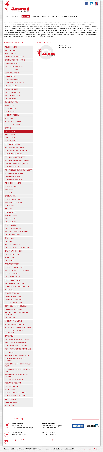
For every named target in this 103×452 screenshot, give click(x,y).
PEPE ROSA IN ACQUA (12, 167)
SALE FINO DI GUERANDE (12, 235)
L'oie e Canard (93, 30)
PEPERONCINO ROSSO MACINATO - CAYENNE (16, 375)
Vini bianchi (19, 34)
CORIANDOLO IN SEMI (12, 73)
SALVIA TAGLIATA (10, 196)
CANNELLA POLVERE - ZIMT (14, 299)
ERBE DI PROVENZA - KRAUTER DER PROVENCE (16, 313)
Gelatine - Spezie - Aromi (26, 28)
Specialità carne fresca (79, 30)
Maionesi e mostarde (11, 32)
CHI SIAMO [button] (15, 16)
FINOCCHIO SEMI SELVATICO (14, 95)
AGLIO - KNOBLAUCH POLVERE (14, 283)
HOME (7, 16)
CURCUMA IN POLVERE (12, 79)
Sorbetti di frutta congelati (45, 32)
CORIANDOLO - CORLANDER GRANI (16, 306)
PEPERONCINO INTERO (12, 176)
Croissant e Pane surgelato (87, 34)
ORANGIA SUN (9, 336)
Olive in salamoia (91, 32)
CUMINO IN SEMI (10, 76)
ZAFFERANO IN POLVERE (13, 280)
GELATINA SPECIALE (11, 274)
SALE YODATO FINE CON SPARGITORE (17, 248)
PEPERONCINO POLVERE (13, 183)
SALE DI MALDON (10, 225)
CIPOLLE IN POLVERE (11, 70)
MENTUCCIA (9, 118)
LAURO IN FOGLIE (10, 108)
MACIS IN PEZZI (10, 112)
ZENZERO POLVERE (11, 215)
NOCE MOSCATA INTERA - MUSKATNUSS (18, 327)
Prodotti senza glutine (45, 24)
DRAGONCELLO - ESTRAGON (14, 309)
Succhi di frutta (61, 32)
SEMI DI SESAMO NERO (12, 199)
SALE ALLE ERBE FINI (11, 386)
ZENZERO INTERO (10, 212)
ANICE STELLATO (10, 50)
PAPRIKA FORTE (10, 138)
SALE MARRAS (9, 238)
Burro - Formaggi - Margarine (26, 22)
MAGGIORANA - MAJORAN (13, 321)
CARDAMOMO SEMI (11, 63)
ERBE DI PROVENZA (11, 86)
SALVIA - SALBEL (10, 389)
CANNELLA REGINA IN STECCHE (15, 60)
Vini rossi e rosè (30, 34)
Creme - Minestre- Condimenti (86, 22)
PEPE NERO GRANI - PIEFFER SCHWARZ (17, 355)
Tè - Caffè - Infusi (30, 24)
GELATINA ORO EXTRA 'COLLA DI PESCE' (18, 270)
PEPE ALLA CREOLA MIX (12, 144)
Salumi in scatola (64, 30)
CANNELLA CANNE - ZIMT (13, 296)
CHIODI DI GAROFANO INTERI (14, 66)
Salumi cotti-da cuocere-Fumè (47, 30)
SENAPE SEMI (9, 206)
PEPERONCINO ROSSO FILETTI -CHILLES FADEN (18, 365)
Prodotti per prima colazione (14, 24)
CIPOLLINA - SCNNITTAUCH (13, 303)
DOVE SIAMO (55, 16)
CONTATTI (45, 16)
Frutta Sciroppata (36, 26)
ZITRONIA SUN (9, 405)
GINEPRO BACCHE (10, 99)
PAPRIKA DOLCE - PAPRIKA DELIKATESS (17, 339)
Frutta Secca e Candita (20, 26)
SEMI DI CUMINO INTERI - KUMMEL (16, 393)
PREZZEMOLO (9, 189)
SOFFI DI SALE (9, 257)
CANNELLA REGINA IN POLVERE (15, 57)
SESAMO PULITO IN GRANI (13, 202)
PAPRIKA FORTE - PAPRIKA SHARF (15, 342)
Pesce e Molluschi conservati (82, 28)
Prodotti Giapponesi (11, 28)
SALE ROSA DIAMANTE (12, 244)
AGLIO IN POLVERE (11, 47)
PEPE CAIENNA (9, 352)
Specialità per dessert (26, 32)
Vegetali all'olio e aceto (77, 32)
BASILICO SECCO (10, 53)
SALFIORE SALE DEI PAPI (12, 254)
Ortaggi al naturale (64, 28)
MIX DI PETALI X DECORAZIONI (14, 324)
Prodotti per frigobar (78, 24)
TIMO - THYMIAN (10, 399)
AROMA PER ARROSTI (12, 264)
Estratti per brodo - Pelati (67, 22)
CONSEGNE (35, 16)
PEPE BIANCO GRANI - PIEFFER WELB (16, 346)
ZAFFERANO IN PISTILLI (12, 277)
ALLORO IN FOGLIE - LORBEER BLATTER (17, 286)
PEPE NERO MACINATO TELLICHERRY (17, 160)
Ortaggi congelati (70, 34)
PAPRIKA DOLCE (10, 134)
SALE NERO (8, 241)
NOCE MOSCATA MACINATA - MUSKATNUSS (14, 332)
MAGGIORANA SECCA (12, 115)
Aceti (51, 22)
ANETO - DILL (9, 290)
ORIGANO (8, 128)
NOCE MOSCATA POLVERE (13, 125)
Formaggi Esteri (42, 22)
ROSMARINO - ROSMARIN (13, 383)
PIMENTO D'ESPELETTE (12, 186)
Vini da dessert (41, 34)
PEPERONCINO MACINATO (13, 180)
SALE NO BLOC (9, 261)
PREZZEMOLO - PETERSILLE (14, 380)
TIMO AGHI (8, 209)
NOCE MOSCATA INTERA (13, 121)
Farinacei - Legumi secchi (71, 26)
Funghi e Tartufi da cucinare (53, 26)
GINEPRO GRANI (10, 318)
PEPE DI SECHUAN (10, 141)
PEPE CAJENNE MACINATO (13, 154)
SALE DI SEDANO (10, 222)
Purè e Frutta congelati (47, 36)
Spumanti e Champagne (55, 34)
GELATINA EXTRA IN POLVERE (14, 267)
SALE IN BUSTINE (10, 218)
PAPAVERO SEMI (10, 131)
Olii (55, 22)
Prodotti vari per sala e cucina (46, 28)
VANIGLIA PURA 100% (12, 402)
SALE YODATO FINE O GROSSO (15, 251)
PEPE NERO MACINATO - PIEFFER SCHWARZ (15, 360)
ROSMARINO (9, 193)
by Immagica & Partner (91, 449)
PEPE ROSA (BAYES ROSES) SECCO (16, 163)
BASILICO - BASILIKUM (12, 293)
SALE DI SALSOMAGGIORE (13, 228)
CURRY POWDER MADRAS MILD (15, 82)
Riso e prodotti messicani (89, 26)
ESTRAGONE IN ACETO (12, 92)
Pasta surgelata (31, 36)
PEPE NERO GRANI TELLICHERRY (15, 157)
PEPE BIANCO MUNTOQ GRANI (14, 147)
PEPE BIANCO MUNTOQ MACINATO (16, 150)
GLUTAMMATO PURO (12, 102)
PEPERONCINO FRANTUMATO (14, 173)
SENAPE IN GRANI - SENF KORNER (15, 396)
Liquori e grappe (9, 34)
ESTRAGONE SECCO (11, 89)
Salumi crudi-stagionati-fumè (26, 30)
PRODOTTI (25, 16)
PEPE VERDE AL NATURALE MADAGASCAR (18, 170)
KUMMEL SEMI (9, 105)
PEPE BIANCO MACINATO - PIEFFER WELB (18, 349)
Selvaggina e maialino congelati (14, 36)
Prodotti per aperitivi (61, 24)
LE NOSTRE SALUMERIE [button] (69, 16)
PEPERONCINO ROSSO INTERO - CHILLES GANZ (18, 370)
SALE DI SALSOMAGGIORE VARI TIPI (16, 231)
